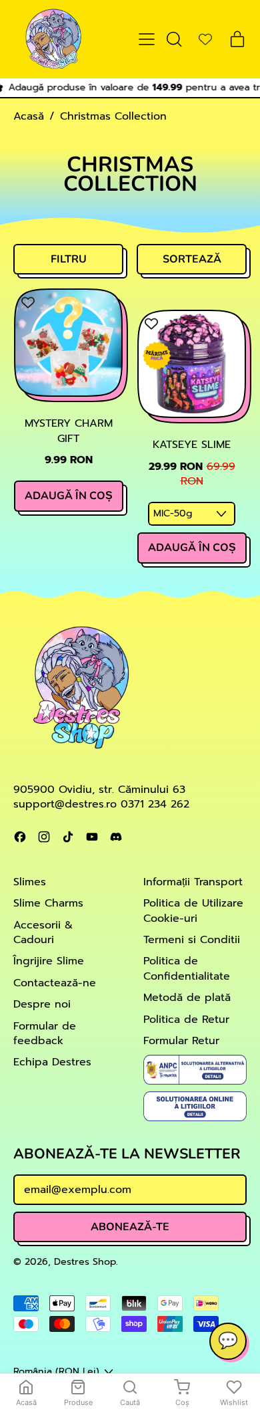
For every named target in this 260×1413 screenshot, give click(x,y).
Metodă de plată (187, 998)
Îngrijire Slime (48, 961)
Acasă (28, 116)
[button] (173, 39)
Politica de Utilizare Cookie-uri (193, 910)
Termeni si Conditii (191, 940)
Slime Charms (48, 903)
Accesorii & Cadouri (43, 932)
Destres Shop (85, 1261)
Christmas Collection (113, 116)
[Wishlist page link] (205, 39)
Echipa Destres (52, 1062)
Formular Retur (181, 1041)
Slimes (29, 882)
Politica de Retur (186, 1020)
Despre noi (42, 1004)
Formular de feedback (44, 1033)
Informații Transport (193, 882)
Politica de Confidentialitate (186, 968)
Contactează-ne (54, 983)
